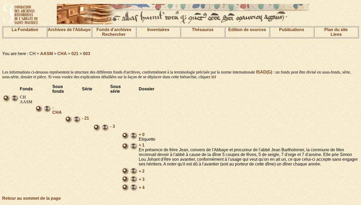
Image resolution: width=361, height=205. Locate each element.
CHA (62, 53)
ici (213, 77)
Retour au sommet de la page (31, 198)
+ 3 (142, 179)
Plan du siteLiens (336, 32)
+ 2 (142, 171)
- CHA (57, 110)
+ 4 (142, 187)
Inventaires (158, 29)
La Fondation (25, 29)
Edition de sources (247, 29)
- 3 (112, 126)
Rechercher (114, 34)
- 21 (85, 118)
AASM (46, 53)
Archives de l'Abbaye (69, 29)
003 (86, 53)
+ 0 (142, 134)
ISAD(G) (264, 72)
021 (74, 53)
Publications (291, 29)
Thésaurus (203, 29)
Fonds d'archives (113, 29)
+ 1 (142, 145)
